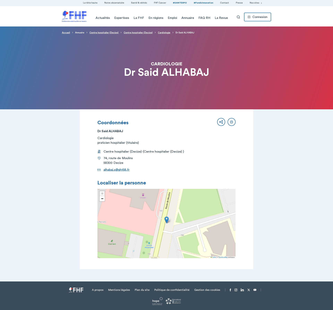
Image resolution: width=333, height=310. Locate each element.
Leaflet (214, 257)
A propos (97, 290)
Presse (239, 3)
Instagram (236, 290)
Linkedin (242, 290)
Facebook (230, 290)
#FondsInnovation (203, 3)
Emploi (172, 17)
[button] (221, 122)
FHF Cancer (160, 3)
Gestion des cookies (207, 290)
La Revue (221, 17)
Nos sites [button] (254, 3)
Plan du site (142, 290)
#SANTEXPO (180, 3)
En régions (155, 17)
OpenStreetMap (222, 257)
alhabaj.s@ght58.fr (117, 169)
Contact (224, 3)
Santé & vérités (139, 3)
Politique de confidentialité (171, 290)
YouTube (255, 290)
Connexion (259, 17)
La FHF (139, 17)
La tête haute (90, 3)
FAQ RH (204, 17)
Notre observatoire (114, 3)
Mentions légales (119, 290)
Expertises (121, 17)
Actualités (103, 17)
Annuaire (187, 17)
